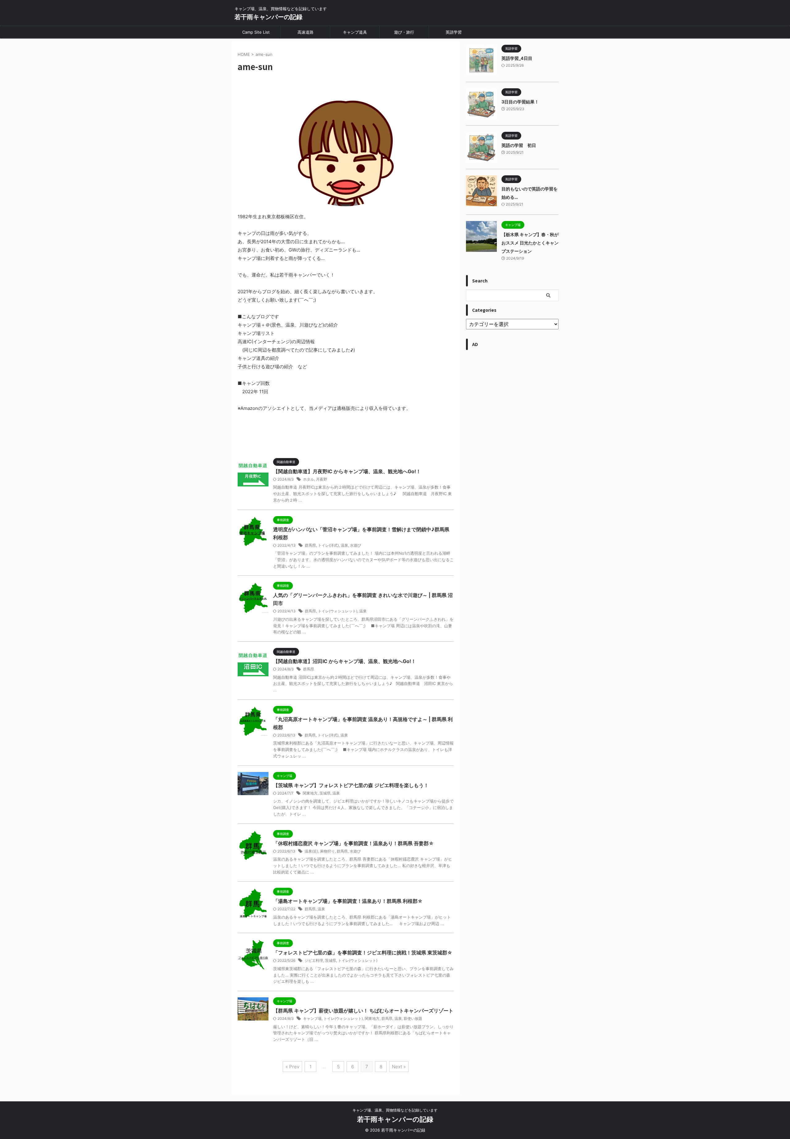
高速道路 (305, 32)
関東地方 (310, 793)
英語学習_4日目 (516, 58)
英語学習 (454, 32)
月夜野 (321, 479)
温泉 (344, 545)
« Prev (292, 1067)
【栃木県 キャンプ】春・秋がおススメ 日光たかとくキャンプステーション (530, 243)
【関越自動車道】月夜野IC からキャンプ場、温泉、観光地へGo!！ (347, 471)
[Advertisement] (512, 581)
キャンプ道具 (355, 32)
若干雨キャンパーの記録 (268, 17)
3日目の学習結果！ (520, 101)
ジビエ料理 (314, 960)
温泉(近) (311, 851)
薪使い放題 (413, 1018)
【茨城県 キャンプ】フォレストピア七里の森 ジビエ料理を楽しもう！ (351, 785)
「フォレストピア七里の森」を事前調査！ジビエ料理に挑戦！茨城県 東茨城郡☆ (362, 952)
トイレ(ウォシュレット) (337, 611)
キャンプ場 (312, 1018)
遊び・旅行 (404, 32)
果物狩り (327, 851)
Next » (399, 1067)
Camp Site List (256, 32)
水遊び (355, 545)
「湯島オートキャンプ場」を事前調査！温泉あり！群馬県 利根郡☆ (348, 901)
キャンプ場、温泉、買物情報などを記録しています (395, 1110)
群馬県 (310, 545)
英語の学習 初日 (518, 145)
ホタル (308, 479)
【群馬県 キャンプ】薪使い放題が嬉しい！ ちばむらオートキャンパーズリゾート (363, 1011)
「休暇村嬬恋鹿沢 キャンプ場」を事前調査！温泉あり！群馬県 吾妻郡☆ (353, 843)
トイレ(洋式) (328, 545)
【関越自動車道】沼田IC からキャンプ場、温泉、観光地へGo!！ (344, 661)
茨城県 (325, 793)
